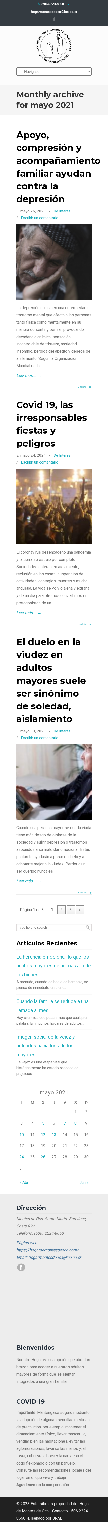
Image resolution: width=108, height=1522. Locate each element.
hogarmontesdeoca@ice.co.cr (54, 12)
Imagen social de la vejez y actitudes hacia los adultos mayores (45, 1046)
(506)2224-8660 (52, 4)
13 (54, 1134)
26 (43, 1157)
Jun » (84, 1182)
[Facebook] (54, 19)
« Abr (23, 1182)
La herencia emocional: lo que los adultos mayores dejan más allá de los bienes (53, 966)
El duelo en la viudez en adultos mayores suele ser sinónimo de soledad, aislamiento (51, 680)
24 (21, 1157)
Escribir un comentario (39, 218)
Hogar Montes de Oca (54, 46)
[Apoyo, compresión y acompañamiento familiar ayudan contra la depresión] (54, 298)
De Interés (62, 211)
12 (43, 1134)
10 (21, 1134)
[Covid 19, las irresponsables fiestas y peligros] (54, 542)
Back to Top (85, 387)
